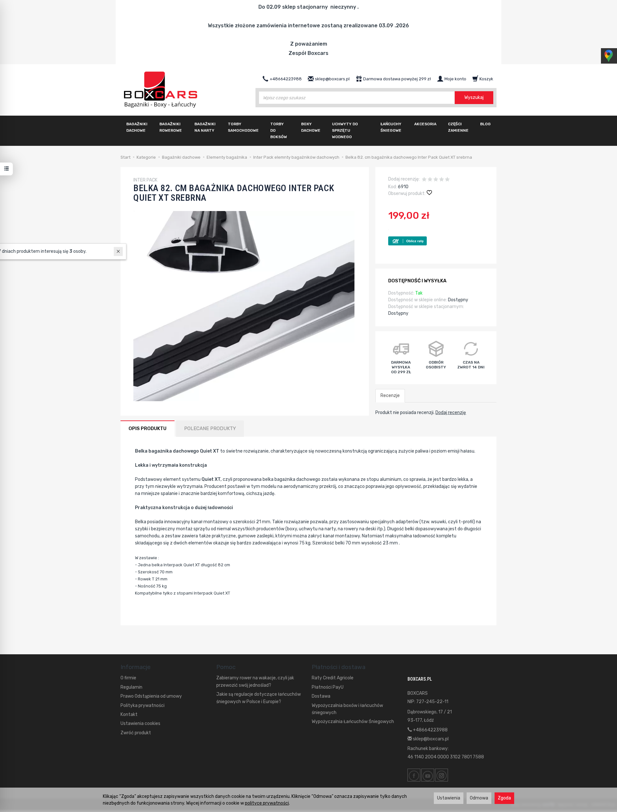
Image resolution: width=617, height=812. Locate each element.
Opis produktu (147, 428)
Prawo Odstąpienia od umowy (151, 696)
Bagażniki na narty (205, 127)
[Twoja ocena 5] (447, 180)
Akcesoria (425, 124)
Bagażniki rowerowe (170, 127)
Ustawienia (448, 798)
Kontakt (129, 714)
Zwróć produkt (136, 733)
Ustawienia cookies (140, 723)
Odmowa (479, 798)
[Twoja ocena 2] (430, 180)
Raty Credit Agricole (332, 678)
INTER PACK (145, 180)
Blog (485, 124)
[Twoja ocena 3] (436, 180)
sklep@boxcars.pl (430, 739)
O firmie (128, 678)
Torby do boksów (278, 130)
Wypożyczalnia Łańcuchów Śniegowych (353, 721)
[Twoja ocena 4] (441, 180)
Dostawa (321, 696)
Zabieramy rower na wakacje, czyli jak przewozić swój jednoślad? (255, 681)
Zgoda (504, 798)
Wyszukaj (474, 97)
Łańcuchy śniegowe (390, 127)
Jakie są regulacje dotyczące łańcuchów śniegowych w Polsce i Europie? (258, 698)
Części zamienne (458, 127)
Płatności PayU (328, 687)
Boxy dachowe (310, 127)
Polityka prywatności (143, 705)
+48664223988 (430, 730)
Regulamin (131, 687)
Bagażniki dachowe (137, 127)
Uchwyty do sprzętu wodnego (345, 130)
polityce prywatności (267, 803)
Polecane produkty (210, 428)
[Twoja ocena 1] (424, 180)
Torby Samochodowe (243, 127)
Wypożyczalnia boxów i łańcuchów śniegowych (347, 709)
